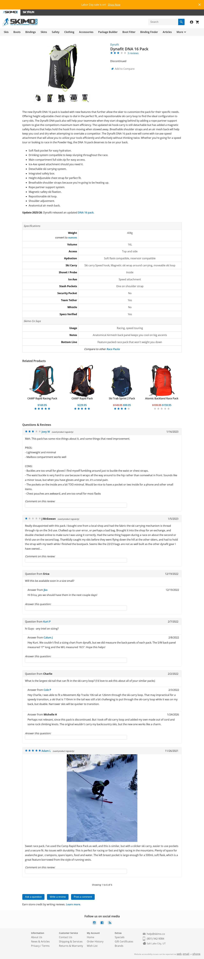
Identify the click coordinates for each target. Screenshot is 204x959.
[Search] (181, 22)
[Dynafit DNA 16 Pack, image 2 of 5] (50, 98)
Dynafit (114, 44)
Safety (55, 32)
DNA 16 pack (86, 212)
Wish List (92, 946)
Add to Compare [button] (125, 69)
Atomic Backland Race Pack (161, 398)
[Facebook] (102, 923)
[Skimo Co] (20, 25)
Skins (44, 32)
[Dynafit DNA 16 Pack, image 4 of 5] (74, 98)
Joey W (46, 431)
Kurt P (47, 621)
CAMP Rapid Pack (82, 398)
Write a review (58, 896)
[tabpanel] (42, 387)
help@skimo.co (156, 934)
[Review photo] (102, 841)
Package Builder (108, 32)
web (179, 954)
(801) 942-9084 (155, 938)
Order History (95, 941)
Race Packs (113, 349)
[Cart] (198, 22)
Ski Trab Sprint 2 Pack (122, 398)
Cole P (47, 690)
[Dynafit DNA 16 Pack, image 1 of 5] (38, 98)
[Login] (193, 23)
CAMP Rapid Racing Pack (42, 398)
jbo (45, 590)
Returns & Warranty (71, 946)
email (186, 954)
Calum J (48, 637)
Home (90, 937)
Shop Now (114, 4)
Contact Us (65, 937)
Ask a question (33, 896)
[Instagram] (94, 923)
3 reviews (133, 53)
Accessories (86, 32)
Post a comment (83, 896)
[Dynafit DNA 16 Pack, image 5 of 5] (85, 98)
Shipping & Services (71, 941)
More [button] (180, 32)
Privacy (35, 946)
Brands (119, 946)
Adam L (46, 751)
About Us (36, 937)
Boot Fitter (128, 32)
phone (196, 954)
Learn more (73, 904)
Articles (167, 32)
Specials (119, 937)
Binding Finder (149, 32)
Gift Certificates (124, 941)
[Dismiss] (199, 4)
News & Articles (40, 941)
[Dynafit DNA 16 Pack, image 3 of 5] (62, 98)
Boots (17, 32)
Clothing (69, 32)
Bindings (30, 32)
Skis (6, 32)
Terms (46, 946)
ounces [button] (72, 237)
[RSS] (109, 923)
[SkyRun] (28, 12)
